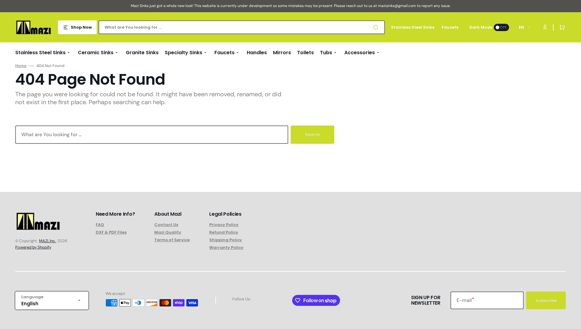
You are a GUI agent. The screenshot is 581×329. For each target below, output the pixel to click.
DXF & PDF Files (111, 232)
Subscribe (546, 300)
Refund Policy (223, 232)
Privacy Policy (223, 225)
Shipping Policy (225, 240)
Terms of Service (172, 240)
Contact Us (166, 225)
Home (21, 65)
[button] (561, 27)
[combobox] (242, 27)
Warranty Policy (226, 247)
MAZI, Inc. (47, 240)
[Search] (377, 27)
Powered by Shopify (33, 247)
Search (312, 134)
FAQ (100, 225)
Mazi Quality (167, 232)
